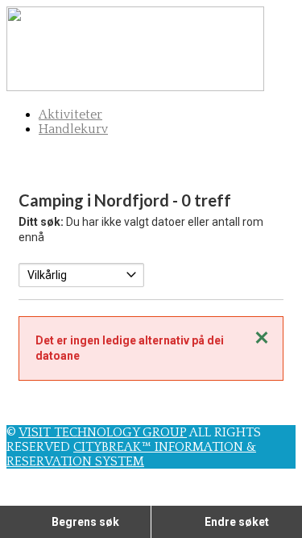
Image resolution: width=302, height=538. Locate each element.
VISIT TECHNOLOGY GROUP (103, 432)
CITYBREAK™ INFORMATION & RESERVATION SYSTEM (131, 454)
